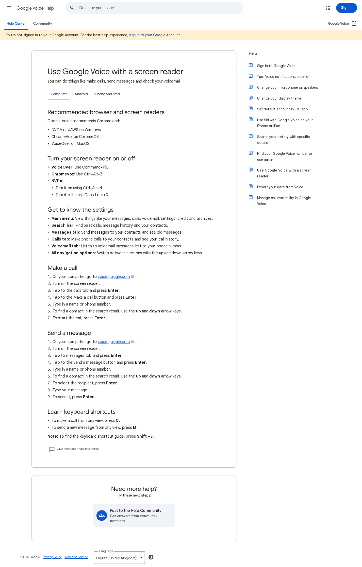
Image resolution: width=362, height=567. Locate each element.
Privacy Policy (52, 557)
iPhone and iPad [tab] (107, 94)
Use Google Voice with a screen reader (284, 173)
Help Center (16, 23)
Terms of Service (76, 557)
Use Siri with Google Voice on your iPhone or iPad (285, 123)
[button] (9, 8)
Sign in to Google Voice (276, 66)
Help (253, 53)
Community (42, 23)
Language (106, 551)
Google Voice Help (35, 8)
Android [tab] (81, 94)
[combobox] (161, 8)
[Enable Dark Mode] (151, 557)
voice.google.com (114, 276)
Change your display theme (279, 98)
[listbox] (119, 557)
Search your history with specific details (283, 140)
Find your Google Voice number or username (284, 156)
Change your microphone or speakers (287, 87)
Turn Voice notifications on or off (284, 76)
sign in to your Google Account (154, 35)
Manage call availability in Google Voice (284, 201)
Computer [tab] (59, 94)
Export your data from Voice (280, 187)
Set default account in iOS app (282, 109)
